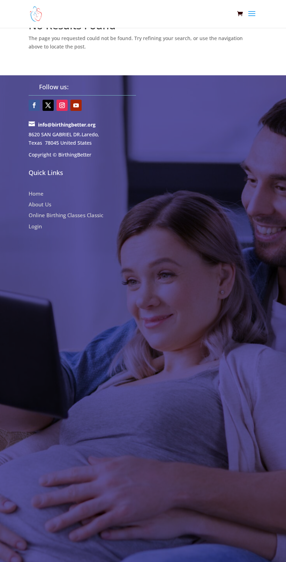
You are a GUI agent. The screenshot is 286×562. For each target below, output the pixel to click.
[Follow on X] (48, 105)
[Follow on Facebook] (34, 105)
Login (35, 226)
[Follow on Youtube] (76, 105)
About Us (40, 204)
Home (36, 193)
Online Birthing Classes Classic (66, 215)
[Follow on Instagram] (62, 105)
